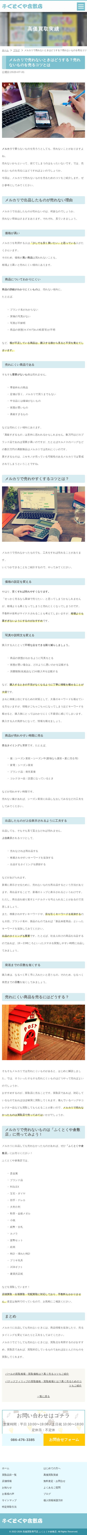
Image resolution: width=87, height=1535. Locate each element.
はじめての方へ (52, 1468)
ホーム (5, 1468)
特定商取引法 (9, 1506)
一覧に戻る (43, 1396)
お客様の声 (8, 1493)
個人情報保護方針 (53, 1500)
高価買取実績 (51, 1474)
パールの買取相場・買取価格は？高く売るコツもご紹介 (37, 1373)
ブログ (47, 1493)
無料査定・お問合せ (54, 1481)
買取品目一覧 (9, 1474)
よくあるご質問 (52, 1487)
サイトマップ (9, 1500)
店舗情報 (7, 1481)
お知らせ (7, 1487)
